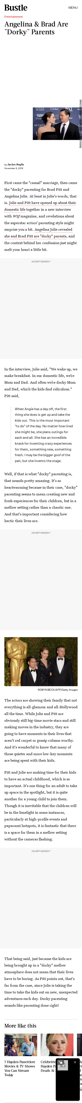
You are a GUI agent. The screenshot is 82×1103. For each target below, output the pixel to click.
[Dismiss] (75, 1062)
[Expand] (60, 1062)
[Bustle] (15, 7)
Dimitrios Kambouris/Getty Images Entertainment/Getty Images (80, 123)
